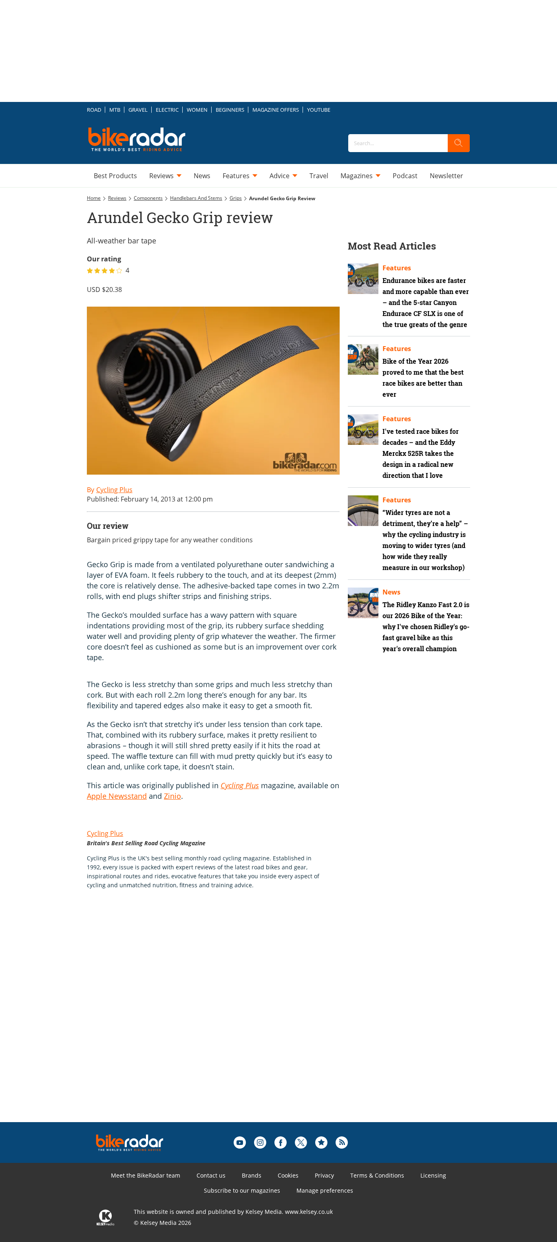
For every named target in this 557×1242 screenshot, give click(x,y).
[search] (459, 143)
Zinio (172, 796)
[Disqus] (221, 1018)
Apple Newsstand (117, 796)
